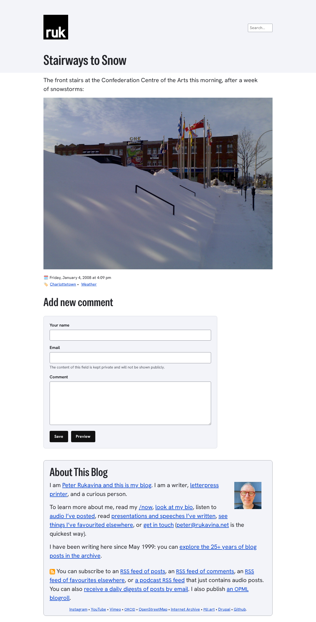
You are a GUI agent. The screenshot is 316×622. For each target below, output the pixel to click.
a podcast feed (160, 580)
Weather (89, 284)
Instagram (78, 609)
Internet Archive (185, 609)
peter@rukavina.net (203, 525)
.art (209, 609)
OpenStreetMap (153, 609)
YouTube (98, 609)
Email (55, 347)
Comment (59, 377)
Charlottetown (63, 284)
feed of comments (205, 571)
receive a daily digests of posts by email (136, 589)
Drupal (224, 609)
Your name (59, 325)
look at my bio (174, 507)
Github (240, 609)
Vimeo (115, 609)
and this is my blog (106, 485)
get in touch (158, 525)
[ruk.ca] (158, 27)
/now (145, 507)
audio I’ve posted (72, 516)
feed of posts (142, 571)
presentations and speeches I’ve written (163, 516)
